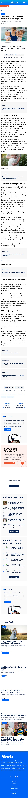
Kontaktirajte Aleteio (14, 791)
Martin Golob (5, 653)
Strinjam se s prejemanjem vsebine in (14, 426)
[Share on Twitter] (19, 57)
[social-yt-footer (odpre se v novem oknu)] (10, 777)
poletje (4, 676)
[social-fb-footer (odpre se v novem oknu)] (12, 777)
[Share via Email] (21, 57)
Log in (18, 480)
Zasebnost (14, 793)
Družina (4, 397)
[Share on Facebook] (14, 57)
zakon (4, 627)
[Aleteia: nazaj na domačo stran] (14, 2)
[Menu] (5, 2)
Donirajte (14, 783)
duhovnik (5, 723)
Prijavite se (8, 429)
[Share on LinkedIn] (17, 57)
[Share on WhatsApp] (24, 57)
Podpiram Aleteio (8, 462)
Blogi (2, 10)
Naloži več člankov (14, 531)
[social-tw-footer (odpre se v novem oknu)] (15, 777)
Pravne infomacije (14, 788)
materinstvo (10, 397)
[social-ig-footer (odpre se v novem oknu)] (17, 777)
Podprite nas (3, 6)
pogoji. (20, 426)
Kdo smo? (14, 786)
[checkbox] (4, 426)
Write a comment (14, 485)
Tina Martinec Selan (17, 21)
